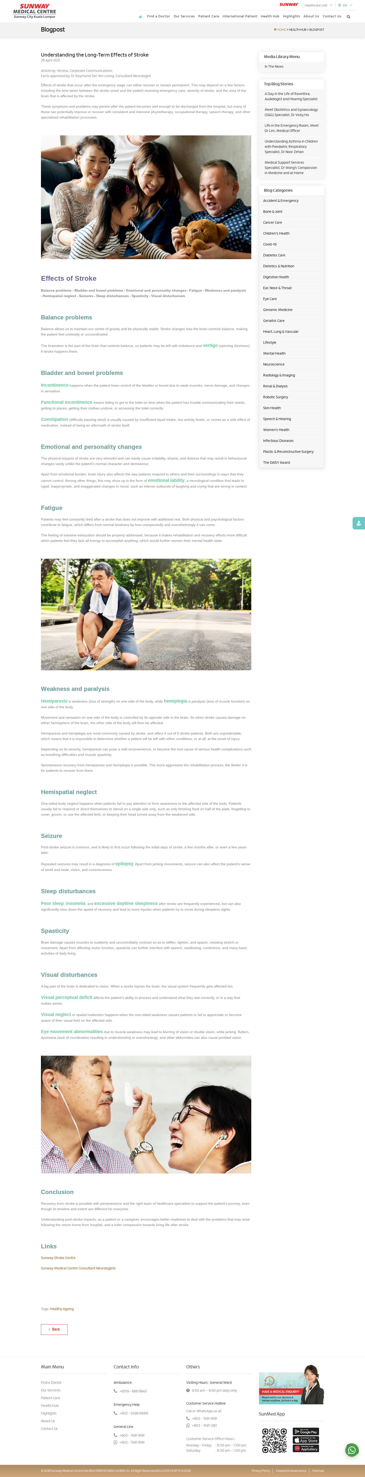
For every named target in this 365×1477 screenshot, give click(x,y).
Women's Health (276, 430)
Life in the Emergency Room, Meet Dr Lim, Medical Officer (292, 128)
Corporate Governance (291, 1470)
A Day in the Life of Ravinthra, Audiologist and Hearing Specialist (291, 96)
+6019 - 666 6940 (133, 1391)
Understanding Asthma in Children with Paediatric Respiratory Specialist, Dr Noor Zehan (291, 147)
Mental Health (274, 353)
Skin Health (272, 408)
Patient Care (208, 16)
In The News (274, 66)
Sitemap (318, 1470)
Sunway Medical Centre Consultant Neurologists (78, 1268)
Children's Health (276, 233)
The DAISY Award (276, 462)
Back (55, 1329)
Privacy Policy (261, 1470)
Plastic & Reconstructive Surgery (288, 452)
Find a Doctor (158, 16)
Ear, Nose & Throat (277, 288)
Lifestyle (269, 342)
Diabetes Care (274, 255)
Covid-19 (269, 244)
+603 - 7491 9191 (132, 1435)
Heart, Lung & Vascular (281, 332)
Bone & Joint (272, 212)
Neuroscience (274, 364)
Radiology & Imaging (279, 375)
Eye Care (270, 299)
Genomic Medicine (277, 310)
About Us (311, 16)
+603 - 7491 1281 (204, 1425)
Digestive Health (276, 277)
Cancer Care (272, 222)
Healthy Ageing (62, 1309)
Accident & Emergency (280, 201)
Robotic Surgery (275, 397)
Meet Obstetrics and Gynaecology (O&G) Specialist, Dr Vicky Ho (291, 112)
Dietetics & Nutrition (278, 266)
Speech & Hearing (277, 419)
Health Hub (270, 16)
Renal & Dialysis (275, 386)
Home (281, 29)
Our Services (184, 16)
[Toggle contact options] (352, 1450)
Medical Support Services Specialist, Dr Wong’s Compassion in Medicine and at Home (291, 168)
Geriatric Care (274, 321)
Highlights (291, 16)
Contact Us (332, 16)
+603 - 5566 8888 (133, 1413)
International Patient (240, 16)
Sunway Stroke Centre (58, 1258)
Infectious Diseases (278, 441)
